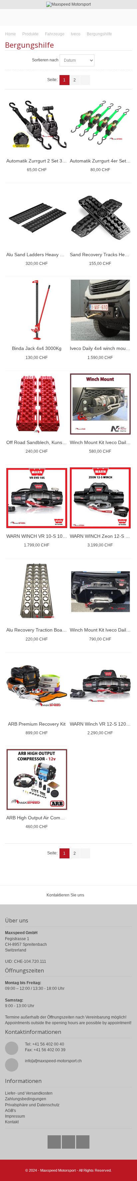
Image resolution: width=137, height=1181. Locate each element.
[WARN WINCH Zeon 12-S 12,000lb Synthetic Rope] (100, 497)
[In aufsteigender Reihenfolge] (100, 60)
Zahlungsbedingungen (25, 1099)
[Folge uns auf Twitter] (55, 1140)
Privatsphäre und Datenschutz (32, 1105)
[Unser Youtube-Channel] (82, 1140)
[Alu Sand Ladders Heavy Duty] (36, 216)
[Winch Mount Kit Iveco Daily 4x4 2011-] (100, 403)
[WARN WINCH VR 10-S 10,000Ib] (36, 497)
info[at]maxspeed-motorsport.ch (53, 1061)
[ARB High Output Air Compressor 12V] (36, 779)
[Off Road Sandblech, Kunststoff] (36, 403)
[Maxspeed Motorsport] (68, 4)
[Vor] (85, 80)
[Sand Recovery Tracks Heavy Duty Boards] (100, 216)
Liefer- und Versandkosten (29, 1093)
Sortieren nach (45, 60)
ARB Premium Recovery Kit (37, 724)
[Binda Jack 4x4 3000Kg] (36, 310)
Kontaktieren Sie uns (65, 895)
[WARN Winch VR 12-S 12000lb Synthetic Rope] (100, 685)
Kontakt (12, 1122)
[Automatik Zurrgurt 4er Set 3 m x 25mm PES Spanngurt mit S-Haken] (100, 122)
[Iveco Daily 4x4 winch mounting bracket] (100, 310)
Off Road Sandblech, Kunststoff (39, 442)
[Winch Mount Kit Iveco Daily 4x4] (100, 591)
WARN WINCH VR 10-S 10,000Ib (41, 536)
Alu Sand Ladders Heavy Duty (37, 254)
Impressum (15, 1116)
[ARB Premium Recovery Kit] (36, 685)
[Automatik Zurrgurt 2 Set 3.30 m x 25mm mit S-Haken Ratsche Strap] (36, 122)
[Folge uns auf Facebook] (69, 1140)
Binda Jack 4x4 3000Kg (37, 348)
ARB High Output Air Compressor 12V (46, 817)
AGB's (10, 1110)
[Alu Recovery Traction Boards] (36, 591)
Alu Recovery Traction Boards (37, 630)
